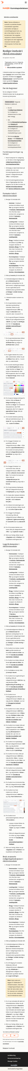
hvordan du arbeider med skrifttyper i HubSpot (13, 326)
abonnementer (9, 63)
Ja (6, 1035)
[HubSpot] (2, 2)
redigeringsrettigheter (16, 110)
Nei (14, 1035)
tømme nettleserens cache (16, 189)
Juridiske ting (11, 1055)
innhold (8, 74)
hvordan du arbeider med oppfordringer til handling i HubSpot (15, 689)
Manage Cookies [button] (12, 1061)
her (5, 46)
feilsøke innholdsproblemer (14, 186)
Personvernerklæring (14, 1058)
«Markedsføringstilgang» (19, 122)
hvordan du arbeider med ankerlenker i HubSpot (14, 777)
